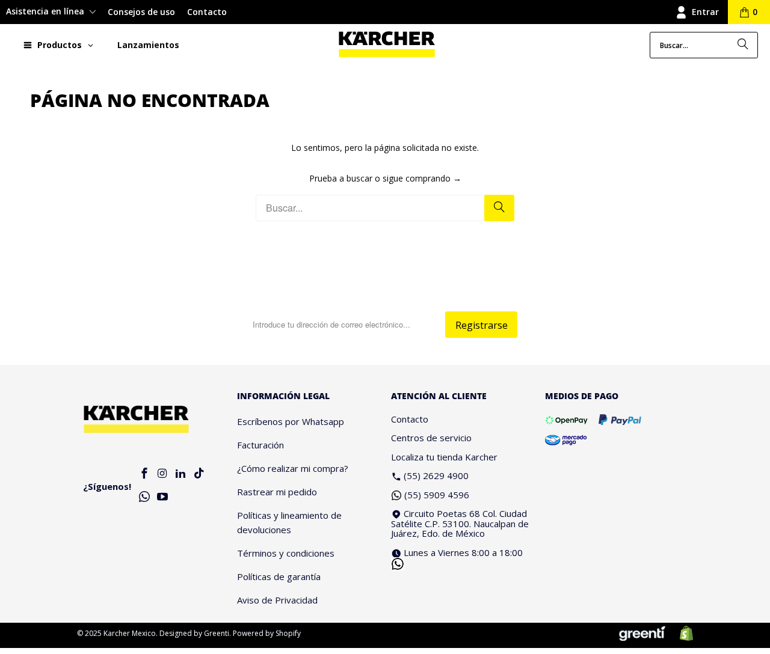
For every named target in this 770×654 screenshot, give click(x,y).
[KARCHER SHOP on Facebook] (144, 474)
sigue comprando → (422, 178)
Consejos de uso (141, 11)
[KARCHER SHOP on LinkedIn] (181, 474)
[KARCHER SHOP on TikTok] (199, 474)
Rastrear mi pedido (277, 492)
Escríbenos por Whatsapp (290, 421)
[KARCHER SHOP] (387, 44)
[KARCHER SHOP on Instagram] (162, 474)
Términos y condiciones (285, 553)
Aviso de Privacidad (277, 600)
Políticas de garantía (279, 576)
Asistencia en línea (46, 11)
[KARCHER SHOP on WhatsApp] (144, 497)
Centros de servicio (431, 438)
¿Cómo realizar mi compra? (292, 468)
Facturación (260, 445)
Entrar (705, 11)
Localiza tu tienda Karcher (444, 457)
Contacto (207, 11)
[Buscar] (743, 45)
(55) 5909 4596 (436, 495)
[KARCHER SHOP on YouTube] (162, 497)
